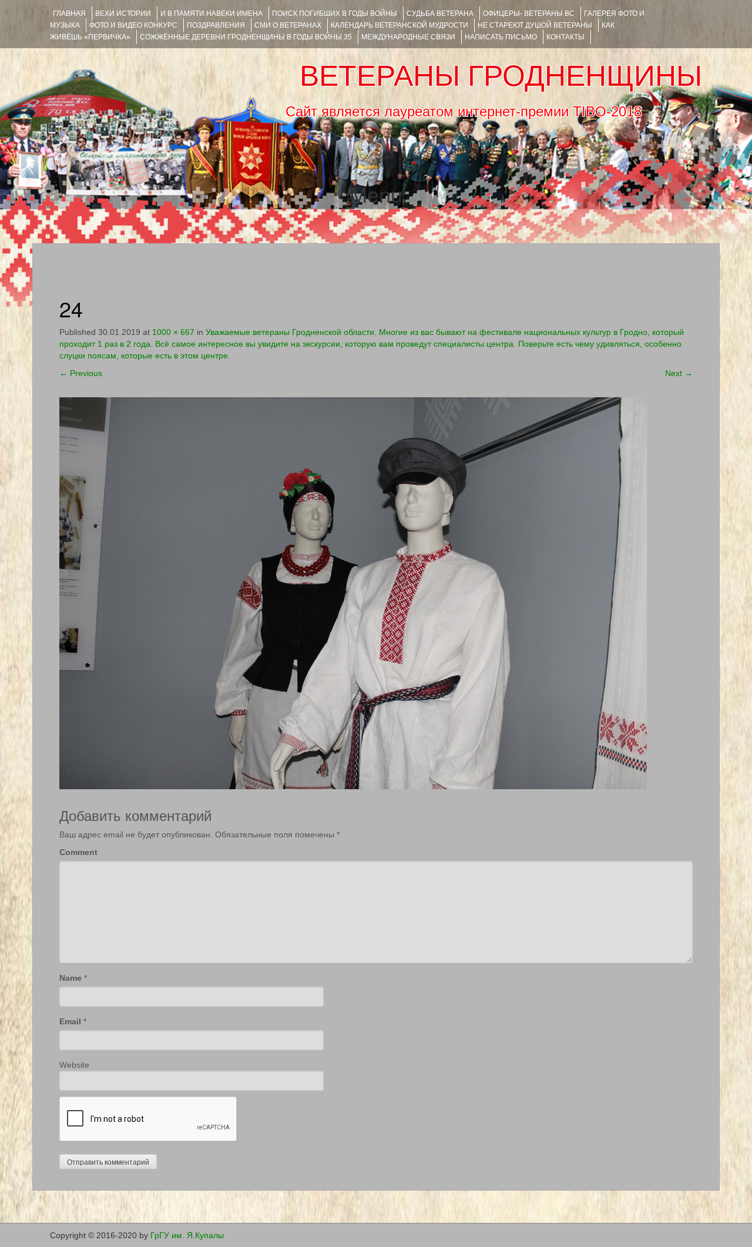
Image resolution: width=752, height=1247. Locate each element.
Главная (69, 13)
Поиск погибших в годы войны (334, 13)
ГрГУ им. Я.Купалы (187, 1235)
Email (70, 1021)
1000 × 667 (173, 332)
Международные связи (408, 37)
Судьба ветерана (440, 13)
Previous (80, 373)
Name (70, 978)
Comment (78, 852)
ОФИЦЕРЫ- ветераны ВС (529, 13)
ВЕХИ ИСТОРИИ (123, 13)
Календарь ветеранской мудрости (399, 25)
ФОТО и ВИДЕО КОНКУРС (133, 25)
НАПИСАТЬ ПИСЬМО (501, 37)
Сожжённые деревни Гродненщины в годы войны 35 (246, 37)
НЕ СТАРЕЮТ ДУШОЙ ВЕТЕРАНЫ (535, 25)
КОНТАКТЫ (565, 37)
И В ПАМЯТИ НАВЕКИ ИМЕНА (211, 13)
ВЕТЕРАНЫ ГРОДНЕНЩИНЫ (501, 76)
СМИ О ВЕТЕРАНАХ (287, 25)
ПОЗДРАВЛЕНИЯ (216, 25)
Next (679, 373)
